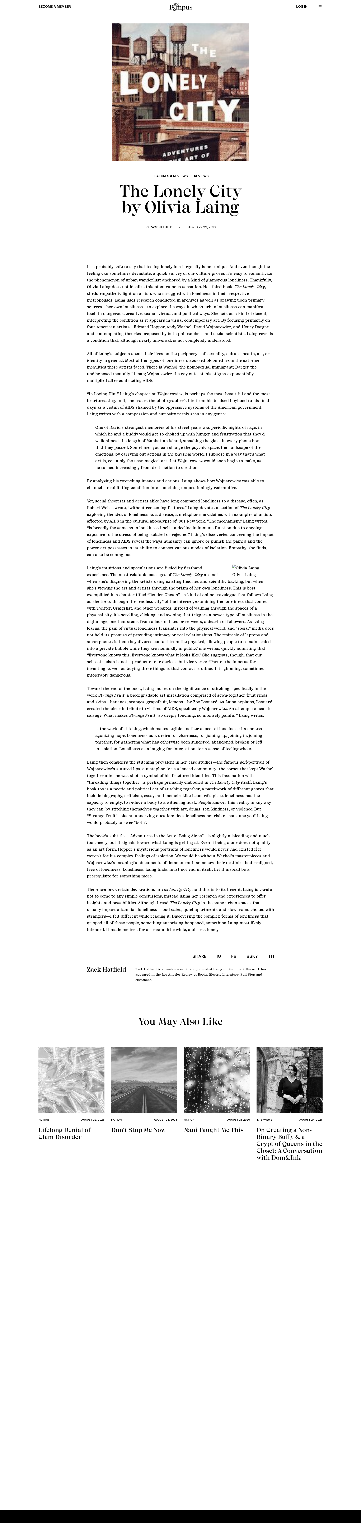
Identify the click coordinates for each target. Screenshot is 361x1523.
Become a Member (54, 6)
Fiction (43, 1119)
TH (271, 956)
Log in (302, 6)
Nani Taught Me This (214, 1129)
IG (219, 956)
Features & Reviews (170, 176)
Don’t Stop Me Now (138, 1129)
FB (233, 956)
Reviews (201, 176)
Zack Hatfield (161, 227)
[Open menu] (320, 6)
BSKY (252, 956)
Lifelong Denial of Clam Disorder (64, 1133)
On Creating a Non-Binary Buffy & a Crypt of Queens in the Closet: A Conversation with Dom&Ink (289, 1143)
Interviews (264, 1119)
